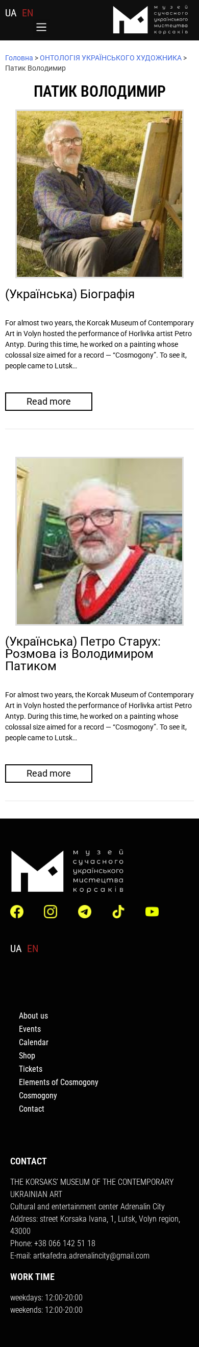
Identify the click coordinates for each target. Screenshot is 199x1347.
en (27, 13)
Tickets (30, 1069)
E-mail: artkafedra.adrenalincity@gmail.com (80, 1256)
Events (30, 1029)
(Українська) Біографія (70, 294)
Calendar (33, 1042)
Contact (31, 1109)
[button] (41, 28)
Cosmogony (38, 1095)
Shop (27, 1056)
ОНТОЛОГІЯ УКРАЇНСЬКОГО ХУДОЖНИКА (111, 58)
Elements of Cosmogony (58, 1082)
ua (11, 13)
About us (33, 1016)
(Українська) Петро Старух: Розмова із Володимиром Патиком (83, 653)
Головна (19, 58)
